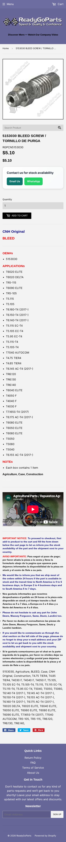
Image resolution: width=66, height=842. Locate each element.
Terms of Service (33, 767)
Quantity (7, 199)
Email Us (14, 181)
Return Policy (33, 757)
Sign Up (57, 814)
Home (6, 48)
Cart (60, 4)
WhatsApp (33, 181)
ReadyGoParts (23, 835)
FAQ (33, 762)
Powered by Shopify (45, 835)
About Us (33, 772)
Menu (10, 4)
